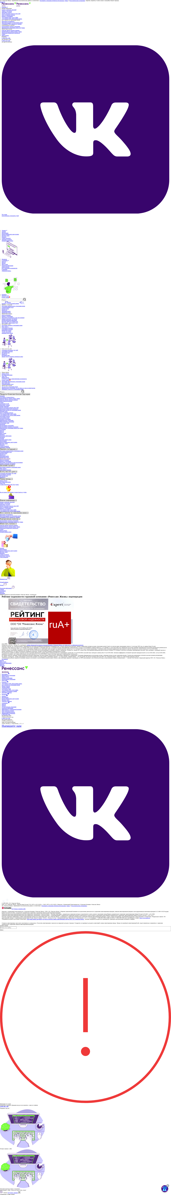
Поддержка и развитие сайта (18, 908)
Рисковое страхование (5, 419)
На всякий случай (6, 465)
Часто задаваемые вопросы (8, 15)
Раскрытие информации (7, 265)
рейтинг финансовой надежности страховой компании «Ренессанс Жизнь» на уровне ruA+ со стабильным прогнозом (55, 645)
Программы (5, 674)
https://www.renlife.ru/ (145, 918)
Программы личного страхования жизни (5, 417)
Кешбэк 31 (4, 354)
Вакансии (4, 237)
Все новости (5, 659)
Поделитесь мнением (13, 1192)
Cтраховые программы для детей (10, 350)
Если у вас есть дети (8, 471)
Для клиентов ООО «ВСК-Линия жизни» (12, 18)
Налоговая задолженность (8, 21)
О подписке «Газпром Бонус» (7, 397)
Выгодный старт (6, 382)
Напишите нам (5, 295)
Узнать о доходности (7, 11)
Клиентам (4, 7)
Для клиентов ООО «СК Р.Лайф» (10, 17)
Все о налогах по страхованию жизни (13, 513)
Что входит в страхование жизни (10, 386)
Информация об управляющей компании (11, 709)
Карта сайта (4, 680)
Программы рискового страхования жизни (12, 325)
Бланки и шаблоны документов (9, 319)
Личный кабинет (4, 582)
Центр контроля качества (6, 401)
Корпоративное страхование (7, 425)
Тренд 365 (4, 376)
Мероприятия (5, 233)
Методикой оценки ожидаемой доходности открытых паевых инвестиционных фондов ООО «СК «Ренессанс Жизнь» (55, 919)
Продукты (3, 394)
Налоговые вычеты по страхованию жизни (12, 22)
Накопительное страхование (6, 420)
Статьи (3, 34)
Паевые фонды (5, 373)
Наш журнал (5, 264)
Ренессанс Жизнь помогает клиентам (10, 30)
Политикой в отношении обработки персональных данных (54, 0)
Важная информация (7, 500)
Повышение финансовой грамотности (11, 33)
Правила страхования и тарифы (9, 691)
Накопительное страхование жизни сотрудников (13, 27)
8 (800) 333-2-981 (6, 40)
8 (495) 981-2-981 (6, 38)
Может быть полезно (5, 458)
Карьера (4, 705)
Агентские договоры (7, 239)
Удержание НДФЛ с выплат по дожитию (12, 24)
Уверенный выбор (6, 311)
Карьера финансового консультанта (10, 234)
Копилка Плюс (5, 308)
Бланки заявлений (4, 406)
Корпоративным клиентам (9, 519)
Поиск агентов (5, 35)
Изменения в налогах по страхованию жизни (12, 389)
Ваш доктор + (5, 326)
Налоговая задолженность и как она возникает (13, 317)
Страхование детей (4, 423)
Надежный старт (6, 352)
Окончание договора (7, 12)
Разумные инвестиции (7, 375)
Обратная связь (4, 411)
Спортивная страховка (7, 328)
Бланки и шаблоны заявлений (9, 9)
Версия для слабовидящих (8, 910)
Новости (4, 261)
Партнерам (4, 259)
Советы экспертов (6, 238)
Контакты (4, 294)
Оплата (2, 585)
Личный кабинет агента (5, 439)
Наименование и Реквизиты (8, 713)
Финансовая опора (6, 312)
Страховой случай (4, 403)
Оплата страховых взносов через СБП (11, 13)
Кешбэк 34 (4, 310)
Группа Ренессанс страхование (9, 706)
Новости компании (6, 315)
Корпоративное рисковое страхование (11, 26)
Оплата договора (6, 686)
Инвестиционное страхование (7, 421)
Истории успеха (5, 235)
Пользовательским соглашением (77, 0)
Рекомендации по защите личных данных (12, 31)
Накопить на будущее (8, 449)
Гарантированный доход (8, 307)
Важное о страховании (7, 16)
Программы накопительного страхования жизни (13, 306)
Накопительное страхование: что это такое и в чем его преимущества (18, 388)
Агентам (4, 230)
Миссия (3, 263)
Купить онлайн (5, 297)
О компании (5, 260)
